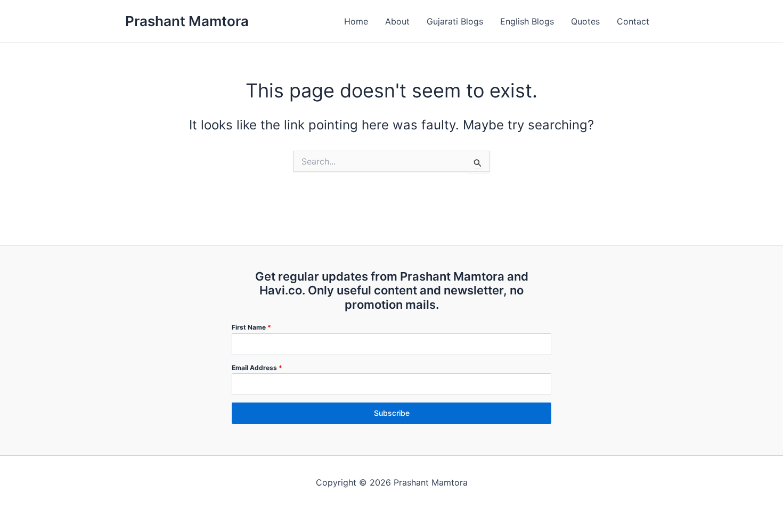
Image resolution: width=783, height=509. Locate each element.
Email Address (257, 368)
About (397, 21)
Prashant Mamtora (187, 21)
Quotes (585, 21)
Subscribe (392, 412)
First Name (251, 327)
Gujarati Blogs (455, 21)
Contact (633, 21)
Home (356, 21)
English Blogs (527, 21)
